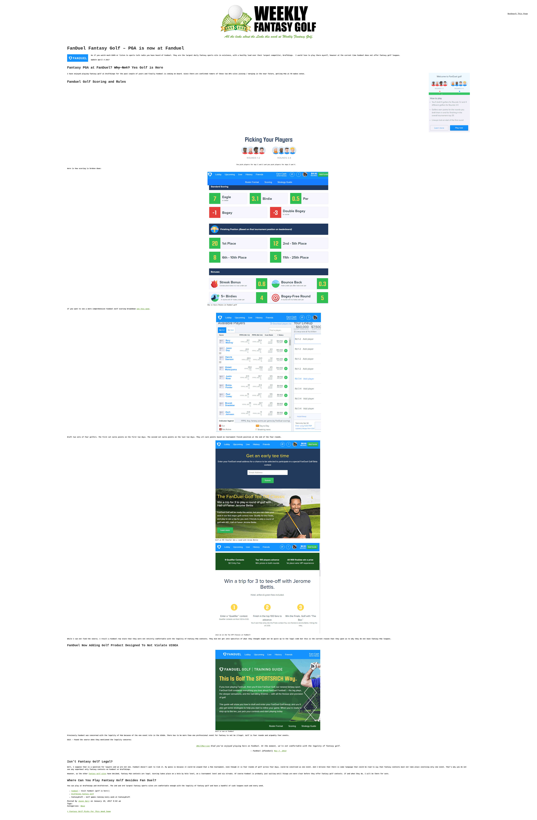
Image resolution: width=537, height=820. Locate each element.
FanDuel (74, 791)
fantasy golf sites (97, 774)
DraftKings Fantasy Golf (82, 794)
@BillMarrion (203, 746)
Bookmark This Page (518, 14)
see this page (143, 309)
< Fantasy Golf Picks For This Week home (89, 811)
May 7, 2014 (280, 751)
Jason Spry (84, 801)
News (83, 806)
